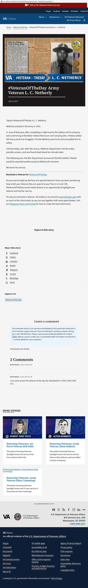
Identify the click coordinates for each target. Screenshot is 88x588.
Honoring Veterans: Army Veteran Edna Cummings (21, 479)
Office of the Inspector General (41, 560)
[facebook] (68, 509)
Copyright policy (67, 570)
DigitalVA (6, 555)
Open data (65, 559)
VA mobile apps (38, 543)
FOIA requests (66, 551)
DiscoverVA (7, 551)
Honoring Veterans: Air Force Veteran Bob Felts (20, 445)
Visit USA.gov (56, 578)
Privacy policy (66, 547)
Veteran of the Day (13, 299)
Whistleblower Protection (43, 555)
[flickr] (83, 509)
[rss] (63, 509)
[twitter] (58, 509)
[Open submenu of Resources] (60, 17)
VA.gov (5, 543)
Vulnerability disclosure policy (70, 564)
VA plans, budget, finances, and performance (43, 567)
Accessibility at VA (39, 547)
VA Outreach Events (11, 559)
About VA (7, 571)
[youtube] (53, 509)
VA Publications (9, 567)
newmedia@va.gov (67, 197)
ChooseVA (7, 547)
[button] (43, 5)
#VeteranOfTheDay (38, 174)
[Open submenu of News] (45, 17)
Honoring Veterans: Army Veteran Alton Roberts (64, 445)
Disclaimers (65, 555)
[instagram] (73, 509)
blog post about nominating (23, 204)
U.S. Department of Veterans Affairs (47, 536)
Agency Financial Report (70, 543)
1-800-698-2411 (77, 524)
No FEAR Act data (39, 551)
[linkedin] (78, 509)
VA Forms (7, 563)
